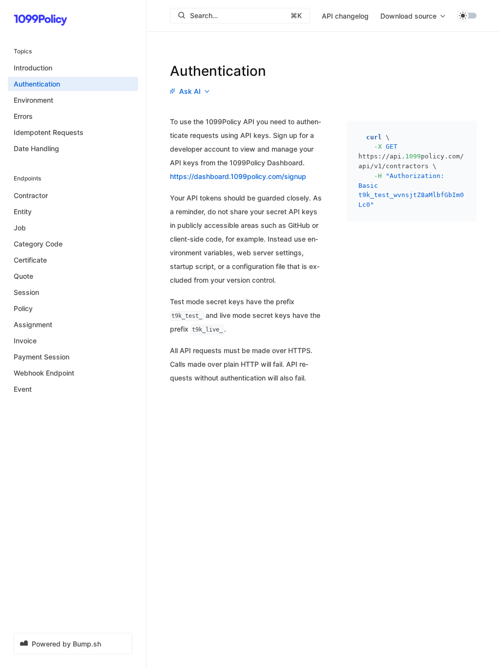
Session (26, 292)
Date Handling (36, 148)
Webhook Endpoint (44, 373)
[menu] (412, 15)
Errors (23, 116)
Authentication (37, 84)
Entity (23, 211)
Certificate (30, 260)
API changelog (345, 16)
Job (20, 227)
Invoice (25, 340)
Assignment (33, 324)
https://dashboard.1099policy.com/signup (238, 176)
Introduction (33, 68)
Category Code (38, 244)
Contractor (31, 195)
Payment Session (41, 357)
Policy (23, 308)
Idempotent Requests (48, 132)
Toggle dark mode (467, 16)
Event (23, 389)
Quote (23, 276)
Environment (33, 100)
